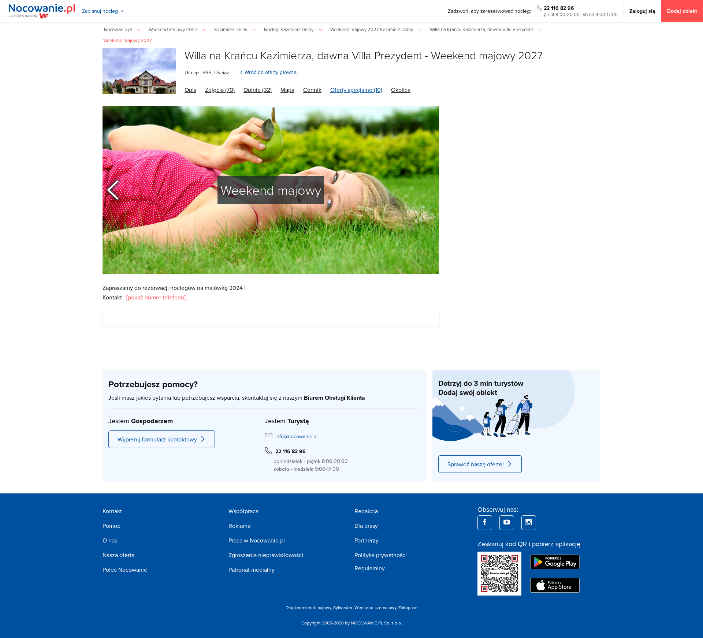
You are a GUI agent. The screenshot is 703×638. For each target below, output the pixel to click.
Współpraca (243, 511)
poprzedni (118, 190)
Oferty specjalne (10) (356, 90)
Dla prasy (366, 526)
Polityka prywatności (380, 555)
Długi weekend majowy (308, 607)
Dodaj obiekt (682, 11)
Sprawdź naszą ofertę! (475, 464)
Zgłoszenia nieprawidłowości (265, 555)
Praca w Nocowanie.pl (256, 540)
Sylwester (342, 607)
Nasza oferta (118, 555)
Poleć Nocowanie (125, 570)
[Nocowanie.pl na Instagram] (528, 522)
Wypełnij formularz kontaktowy (157, 439)
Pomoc (111, 526)
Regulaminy (369, 568)
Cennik (312, 90)
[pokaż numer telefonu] (156, 297)
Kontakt (112, 511)
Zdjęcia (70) (220, 90)
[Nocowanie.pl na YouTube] (506, 522)
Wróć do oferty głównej (271, 72)
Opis (190, 90)
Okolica (400, 90)
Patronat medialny (251, 570)
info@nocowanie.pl (296, 436)
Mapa (287, 90)
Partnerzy (366, 540)
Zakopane (408, 607)
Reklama (239, 526)
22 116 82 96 (559, 8)
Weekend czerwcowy (375, 607)
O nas (110, 540)
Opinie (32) (257, 90)
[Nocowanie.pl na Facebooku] (484, 522)
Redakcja (366, 511)
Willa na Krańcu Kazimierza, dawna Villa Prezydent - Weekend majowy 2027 (364, 55)
